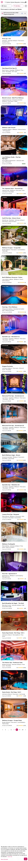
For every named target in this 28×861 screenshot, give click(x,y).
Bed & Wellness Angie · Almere (11, 455)
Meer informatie (4, 859)
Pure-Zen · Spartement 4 (9, 573)
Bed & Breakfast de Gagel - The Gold (13, 603)
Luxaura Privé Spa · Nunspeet (10, 514)
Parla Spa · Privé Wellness (9, 307)
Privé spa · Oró (6, 38)
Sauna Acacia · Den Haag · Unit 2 (11, 692)
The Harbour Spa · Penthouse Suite (12, 662)
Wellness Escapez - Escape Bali (11, 247)
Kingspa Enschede (7, 366)
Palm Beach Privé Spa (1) (9, 68)
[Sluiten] (25, 13)
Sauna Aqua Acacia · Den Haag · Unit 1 (13, 633)
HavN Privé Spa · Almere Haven (11, 218)
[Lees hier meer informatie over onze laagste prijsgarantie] (22, 13)
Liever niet (9, 856)
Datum (5, 6)
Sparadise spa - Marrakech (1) (11, 336)
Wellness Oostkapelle (8, 544)
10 (23, 729)
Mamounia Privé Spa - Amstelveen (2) (13, 425)
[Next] (25, 729)
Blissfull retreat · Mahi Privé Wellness (13, 98)
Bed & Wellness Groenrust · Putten (12, 277)
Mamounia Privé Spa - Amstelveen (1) (13, 396)
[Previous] (2, 729)
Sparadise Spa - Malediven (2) (10, 484)
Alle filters (17, 6)
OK (25, 859)
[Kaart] (26, 6)
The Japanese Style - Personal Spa (12, 188)
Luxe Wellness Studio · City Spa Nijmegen (11, 157)
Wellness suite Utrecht (8, 127)
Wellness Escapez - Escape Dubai (12, 720)
